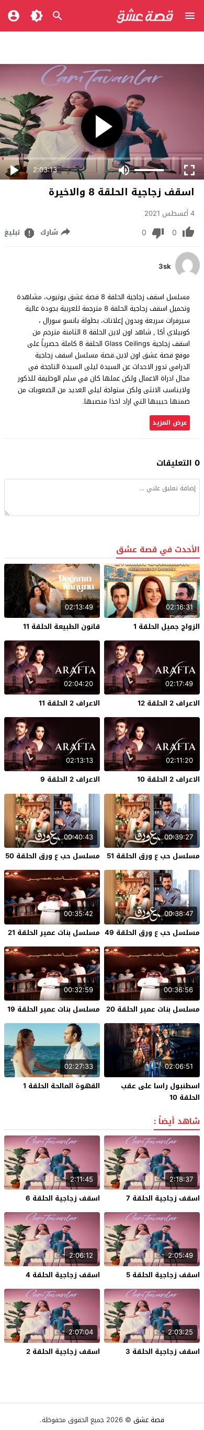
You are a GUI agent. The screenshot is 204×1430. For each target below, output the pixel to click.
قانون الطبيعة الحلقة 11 (61, 626)
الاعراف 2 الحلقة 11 (69, 703)
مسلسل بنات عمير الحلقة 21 (54, 932)
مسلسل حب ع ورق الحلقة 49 (152, 932)
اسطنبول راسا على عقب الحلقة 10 (160, 1091)
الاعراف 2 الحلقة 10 (168, 779)
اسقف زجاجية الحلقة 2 (63, 1351)
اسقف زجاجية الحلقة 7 (163, 1198)
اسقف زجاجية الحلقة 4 (63, 1274)
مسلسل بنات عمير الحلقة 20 (153, 1009)
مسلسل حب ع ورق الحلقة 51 (153, 856)
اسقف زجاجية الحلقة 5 (163, 1274)
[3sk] (187, 275)
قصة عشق (148, 1419)
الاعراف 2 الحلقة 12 (169, 703)
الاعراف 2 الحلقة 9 (70, 779)
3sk (164, 266)
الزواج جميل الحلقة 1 (166, 626)
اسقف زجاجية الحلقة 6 (63, 1198)
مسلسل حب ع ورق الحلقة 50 (52, 856)
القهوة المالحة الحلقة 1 (61, 1085)
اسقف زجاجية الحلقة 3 (163, 1351)
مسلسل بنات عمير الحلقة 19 (53, 1009)
